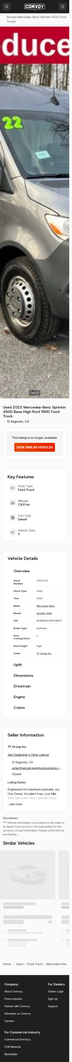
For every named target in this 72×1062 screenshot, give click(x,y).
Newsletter (11, 1054)
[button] (64, 212)
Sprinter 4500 (44, 613)
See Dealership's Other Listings (28, 755)
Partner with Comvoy (17, 1006)
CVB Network (12, 1046)
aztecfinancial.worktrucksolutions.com (37, 768)
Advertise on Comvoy (17, 1013)
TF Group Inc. (44, 653)
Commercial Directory (17, 1039)
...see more (15, 804)
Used (19, 964)
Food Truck (35, 964)
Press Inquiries (13, 998)
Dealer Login (56, 991)
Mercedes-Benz (46, 606)
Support (53, 1006)
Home (7, 964)
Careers (9, 1020)
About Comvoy (13, 991)
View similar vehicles (34, 447)
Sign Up (53, 998)
